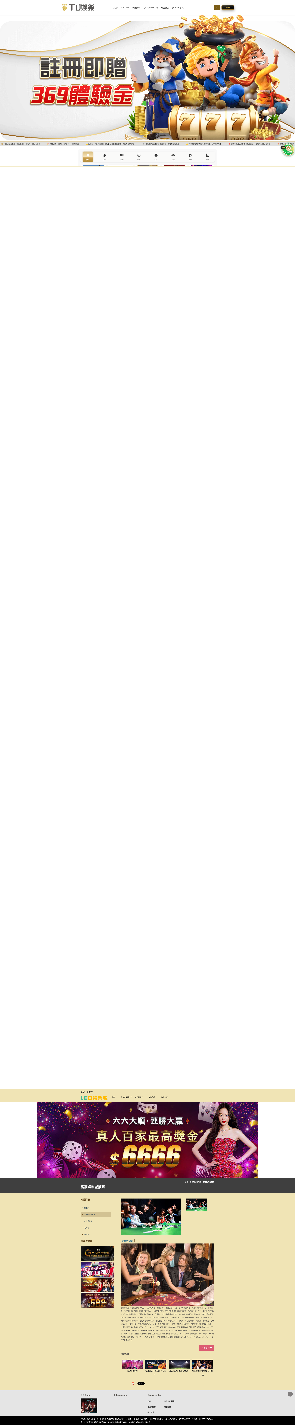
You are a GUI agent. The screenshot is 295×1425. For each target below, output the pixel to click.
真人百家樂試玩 (126, 1097)
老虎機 (86, 1228)
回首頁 (83, 1092)
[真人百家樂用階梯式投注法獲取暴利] (97, 1253)
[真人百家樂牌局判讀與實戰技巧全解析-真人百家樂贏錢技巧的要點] (94, 1098)
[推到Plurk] (133, 1383)
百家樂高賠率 (132, 1371)
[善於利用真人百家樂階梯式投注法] (97, 1269)
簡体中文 (90, 1092)
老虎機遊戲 (139, 1097)
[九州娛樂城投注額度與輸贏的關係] (97, 1300)
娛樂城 (86, 1234)
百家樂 (86, 1208)
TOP (290, 1394)
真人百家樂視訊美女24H (179, 1371)
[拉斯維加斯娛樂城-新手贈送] (202, 1364)
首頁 (113, 1097)
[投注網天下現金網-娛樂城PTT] (155, 1364)
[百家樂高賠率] (132, 1364)
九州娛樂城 (88, 1221)
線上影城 (164, 1097)
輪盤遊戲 (152, 1097)
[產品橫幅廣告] (147, 1140)
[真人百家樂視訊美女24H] (179, 1364)
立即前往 (205, 1348)
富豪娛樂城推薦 (195, 1182)
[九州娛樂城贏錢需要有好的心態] (97, 1285)
